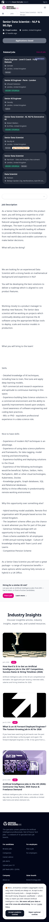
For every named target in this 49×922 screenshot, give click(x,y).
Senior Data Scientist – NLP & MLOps (31, 13)
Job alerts (6, 861)
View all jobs (41, 52)
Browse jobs (7, 849)
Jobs (12, 13)
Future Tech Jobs (17, 2)
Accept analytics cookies (14, 913)
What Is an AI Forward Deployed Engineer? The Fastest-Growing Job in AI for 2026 (24, 728)
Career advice (8, 857)
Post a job (8, 595)
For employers (31, 853)
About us (6, 880)
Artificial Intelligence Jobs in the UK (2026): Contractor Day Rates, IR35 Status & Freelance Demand (24, 787)
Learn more (21, 595)
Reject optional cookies (34, 913)
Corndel (10, 66)
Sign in (45, 2)
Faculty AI (10, 141)
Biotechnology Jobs (33, 880)
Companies (7, 853)
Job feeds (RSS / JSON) (11, 869)
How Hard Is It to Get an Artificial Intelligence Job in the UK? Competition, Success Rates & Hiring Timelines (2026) (23, 669)
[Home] (3, 13)
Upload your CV (8, 865)
